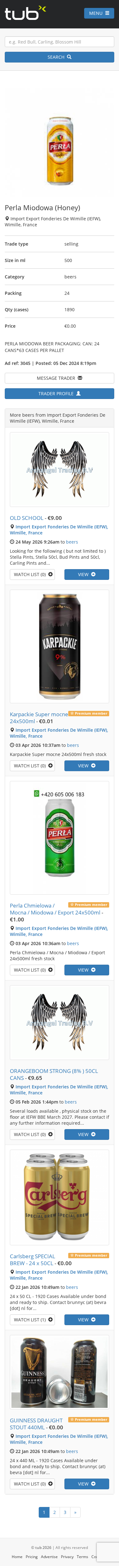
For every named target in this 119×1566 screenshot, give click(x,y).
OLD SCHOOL (26, 517)
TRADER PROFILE (57, 393)
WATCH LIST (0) (31, 574)
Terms (82, 1556)
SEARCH (57, 57)
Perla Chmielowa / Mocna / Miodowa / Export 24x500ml (55, 909)
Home (17, 1556)
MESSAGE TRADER (57, 378)
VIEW (84, 574)
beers (72, 542)
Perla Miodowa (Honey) (42, 207)
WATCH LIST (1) (31, 1320)
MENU (97, 13)
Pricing (32, 1556)
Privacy (67, 1556)
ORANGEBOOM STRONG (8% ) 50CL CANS (54, 1074)
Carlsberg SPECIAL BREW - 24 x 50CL (32, 1260)
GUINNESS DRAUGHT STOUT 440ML (36, 1424)
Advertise (49, 1556)
